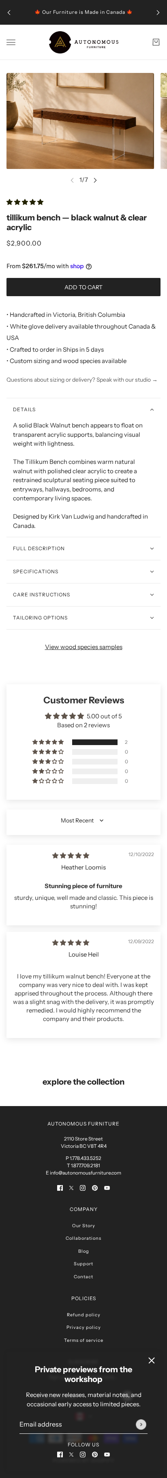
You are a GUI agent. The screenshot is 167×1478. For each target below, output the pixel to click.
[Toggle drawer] (10, 42)
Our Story (83, 1225)
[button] (24, 202)
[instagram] (83, 1454)
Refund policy (84, 1315)
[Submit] (141, 1424)
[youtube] (107, 1454)
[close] (152, 1360)
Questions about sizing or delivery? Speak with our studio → (82, 379)
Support (83, 1264)
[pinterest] (95, 1454)
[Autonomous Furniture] (83, 42)
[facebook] (60, 1454)
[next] (158, 12)
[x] (71, 1454)
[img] (70, 855)
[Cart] (156, 42)
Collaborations (83, 1238)
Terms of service (83, 1340)
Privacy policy (83, 1327)
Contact (83, 1276)
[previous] (9, 12)
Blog (83, 1251)
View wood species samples (83, 647)
